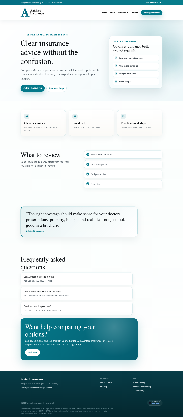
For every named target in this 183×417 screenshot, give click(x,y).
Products (122, 13)
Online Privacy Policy (142, 386)
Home (104, 13)
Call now (32, 352)
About (112, 13)
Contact (134, 13)
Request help (56, 88)
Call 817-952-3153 (154, 2)
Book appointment (152, 12)
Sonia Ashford (106, 382)
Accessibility (138, 390)
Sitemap (103, 386)
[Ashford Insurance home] (32, 12)
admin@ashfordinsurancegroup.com (36, 388)
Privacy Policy (139, 382)
